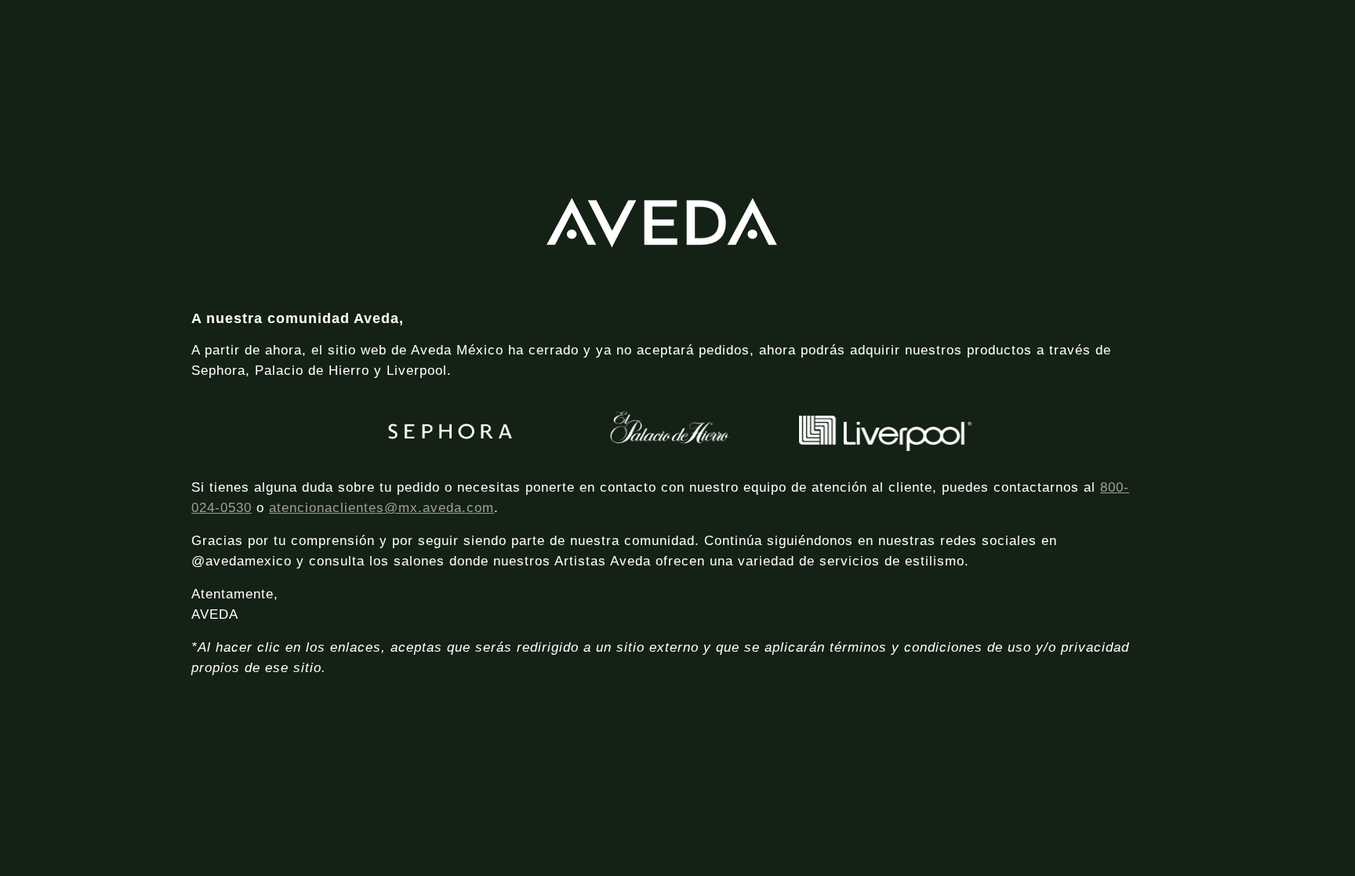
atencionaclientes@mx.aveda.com (381, 507)
